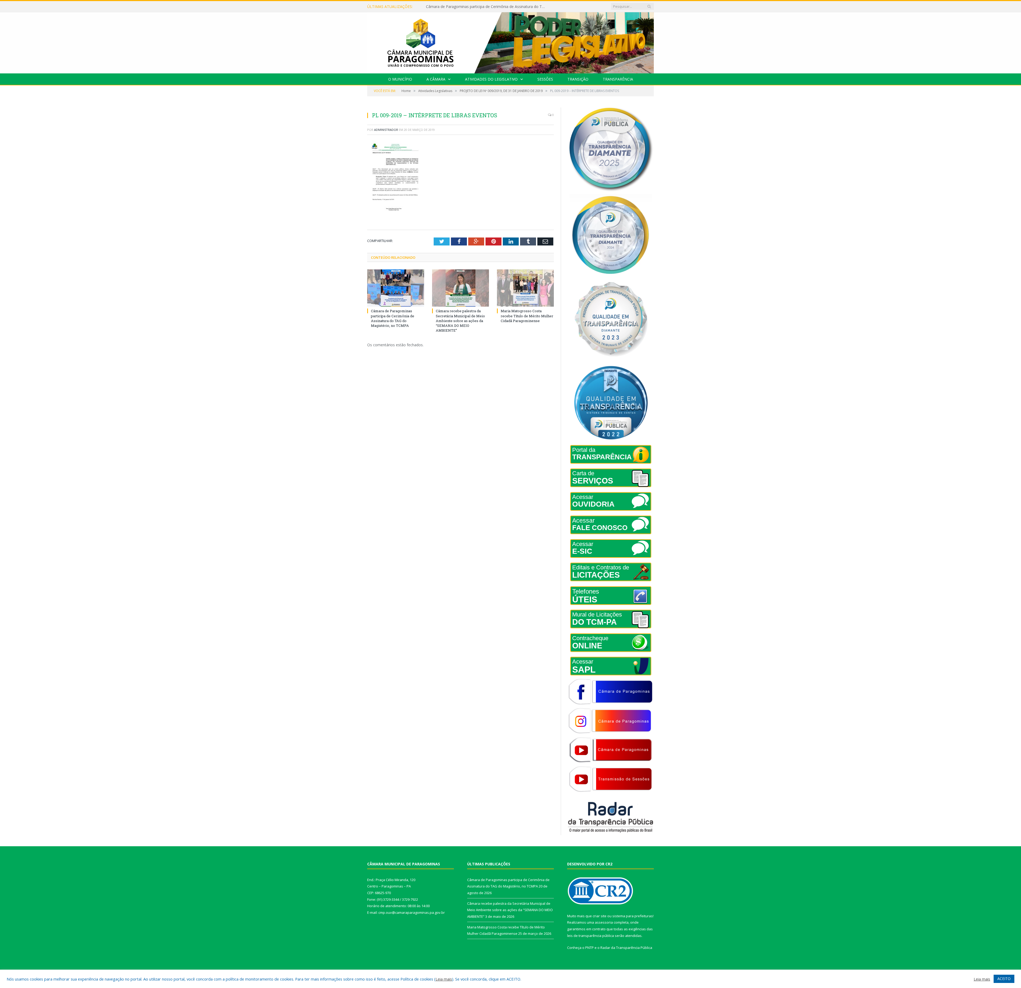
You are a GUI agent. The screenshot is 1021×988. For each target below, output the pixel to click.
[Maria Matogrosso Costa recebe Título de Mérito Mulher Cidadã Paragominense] (525, 288)
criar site (599, 916)
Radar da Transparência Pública (626, 947)
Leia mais (444, 979)
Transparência (618, 79)
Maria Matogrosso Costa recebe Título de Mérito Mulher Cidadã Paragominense (527, 316)
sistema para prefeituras (632, 916)
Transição (577, 79)
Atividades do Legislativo (491, 79)
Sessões (545, 79)
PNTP (589, 947)
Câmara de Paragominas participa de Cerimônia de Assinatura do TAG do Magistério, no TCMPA (392, 318)
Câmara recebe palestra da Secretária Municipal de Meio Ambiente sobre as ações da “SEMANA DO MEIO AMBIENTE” (487, 6)
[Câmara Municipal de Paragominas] (510, 41)
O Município (400, 79)
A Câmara (435, 79)
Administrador (386, 130)
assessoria (604, 922)
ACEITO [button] (1004, 978)
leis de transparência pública (590, 935)
